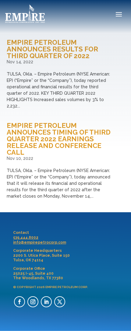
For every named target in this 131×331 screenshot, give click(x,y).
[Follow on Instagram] (32, 301)
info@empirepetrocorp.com (39, 242)
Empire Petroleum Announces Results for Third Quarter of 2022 (52, 49)
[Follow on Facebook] (19, 301)
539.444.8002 (25, 237)
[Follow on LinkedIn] (46, 301)
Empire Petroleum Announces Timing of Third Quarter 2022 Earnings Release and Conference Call (59, 138)
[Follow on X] (59, 301)
